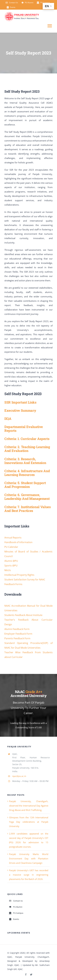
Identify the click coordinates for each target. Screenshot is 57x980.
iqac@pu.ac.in (19, 776)
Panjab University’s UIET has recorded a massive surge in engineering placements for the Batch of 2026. (28, 874)
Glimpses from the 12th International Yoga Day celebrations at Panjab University (28, 822)
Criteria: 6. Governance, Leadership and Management (27, 497)
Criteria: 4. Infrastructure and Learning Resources (27, 473)
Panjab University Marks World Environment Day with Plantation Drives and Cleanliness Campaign (28, 858)
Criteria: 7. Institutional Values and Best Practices (27, 509)
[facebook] (26, 974)
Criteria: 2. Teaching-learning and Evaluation (27, 449)
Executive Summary (20, 410)
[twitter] (31, 974)
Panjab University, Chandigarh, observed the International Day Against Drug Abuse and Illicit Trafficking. (28, 805)
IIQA (7, 418)
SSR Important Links (20, 402)
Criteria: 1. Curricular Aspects (26, 438)
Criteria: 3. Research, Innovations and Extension (25, 461)
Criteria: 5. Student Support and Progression (25, 485)
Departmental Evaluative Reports (23, 429)
